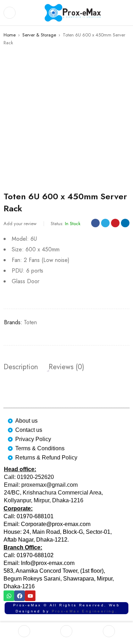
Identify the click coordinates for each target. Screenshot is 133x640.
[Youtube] (30, 595)
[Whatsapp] (9, 595)
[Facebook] (19, 595)
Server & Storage (39, 35)
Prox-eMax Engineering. (85, 610)
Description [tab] (21, 367)
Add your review (20, 223)
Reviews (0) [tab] (66, 367)
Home (10, 35)
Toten (30, 322)
